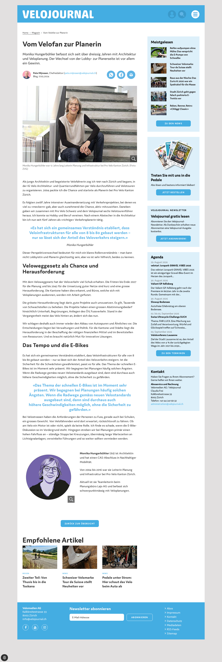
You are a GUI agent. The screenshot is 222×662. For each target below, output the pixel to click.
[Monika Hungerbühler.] (80, 124)
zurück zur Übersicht (80, 523)
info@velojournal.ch (34, 619)
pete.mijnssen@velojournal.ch (80, 73)
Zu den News (173, 123)
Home (25, 32)
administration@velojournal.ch (167, 404)
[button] (111, 75)
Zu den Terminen (173, 353)
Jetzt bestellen (173, 192)
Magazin (36, 32)
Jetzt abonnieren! (173, 238)
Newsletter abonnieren (90, 608)
